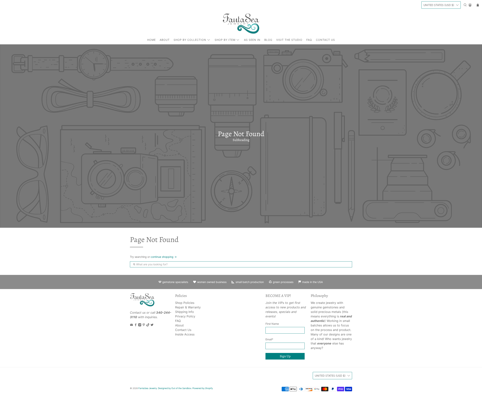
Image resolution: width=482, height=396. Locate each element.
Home (151, 39)
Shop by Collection (190, 39)
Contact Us (325, 39)
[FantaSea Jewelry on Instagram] (139, 325)
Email (269, 339)
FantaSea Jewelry (147, 388)
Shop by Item (225, 39)
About (165, 39)
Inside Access (184, 334)
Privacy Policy (185, 316)
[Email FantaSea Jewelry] (131, 325)
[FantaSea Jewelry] (241, 23)
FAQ (309, 39)
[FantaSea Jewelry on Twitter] (152, 325)
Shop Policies (184, 303)
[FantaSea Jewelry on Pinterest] (143, 325)
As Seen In (252, 39)
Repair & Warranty (188, 307)
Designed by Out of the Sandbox (174, 388)
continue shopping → (164, 256)
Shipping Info (184, 312)
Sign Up (285, 356)
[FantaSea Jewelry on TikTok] (147, 325)
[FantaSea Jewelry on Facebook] (135, 325)
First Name (272, 323)
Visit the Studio (289, 39)
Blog (268, 39)
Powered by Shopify (202, 388)
